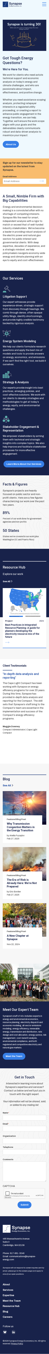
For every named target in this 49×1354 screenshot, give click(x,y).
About (6, 1284)
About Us (11, 144)
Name (5, 1113)
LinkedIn (13, 1332)
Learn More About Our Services (24, 464)
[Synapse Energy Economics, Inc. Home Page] (22, 4)
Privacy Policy (17, 1344)
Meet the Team (14, 1056)
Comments (8, 1159)
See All (6, 581)
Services (8, 1290)
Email (5, 1124)
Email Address (10, 177)
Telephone (8, 1147)
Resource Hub (11, 1306)
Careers (7, 1317)
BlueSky (5, 1332)
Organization (9, 1136)
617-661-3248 (17, 1253)
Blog (5, 1311)
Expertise (8, 1295)
